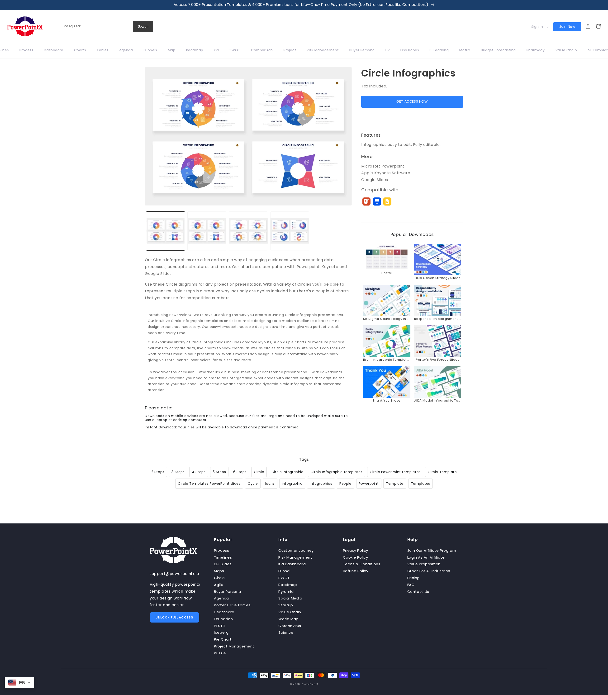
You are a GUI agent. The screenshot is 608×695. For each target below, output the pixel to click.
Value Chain (289, 611)
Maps (219, 570)
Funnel (284, 570)
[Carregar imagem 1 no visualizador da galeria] (165, 230)
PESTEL (220, 625)
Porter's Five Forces (232, 605)
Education (223, 618)
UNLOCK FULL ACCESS (174, 617)
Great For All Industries (428, 570)
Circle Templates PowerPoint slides (209, 483)
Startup (285, 605)
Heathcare (224, 611)
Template (395, 483)
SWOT (284, 577)
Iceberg (221, 632)
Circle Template (442, 472)
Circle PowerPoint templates (395, 472)
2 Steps (157, 472)
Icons (270, 483)
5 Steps (219, 472)
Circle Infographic (287, 472)
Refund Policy (355, 570)
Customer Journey (296, 550)
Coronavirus (289, 625)
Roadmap (287, 584)
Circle (259, 472)
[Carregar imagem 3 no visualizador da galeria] (248, 230)
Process (221, 550)
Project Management (234, 646)
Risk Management (295, 557)
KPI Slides (223, 563)
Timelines (223, 557)
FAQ (411, 584)
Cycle (253, 483)
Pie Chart (223, 639)
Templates (420, 483)
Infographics (321, 483)
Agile (218, 584)
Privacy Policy (355, 550)
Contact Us (418, 591)
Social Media (290, 598)
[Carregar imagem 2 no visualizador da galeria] (206, 230)
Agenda (221, 598)
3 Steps (178, 472)
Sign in (537, 26)
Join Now (567, 26)
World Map (288, 618)
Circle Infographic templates (336, 472)
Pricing (413, 577)
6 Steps (240, 472)
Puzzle (220, 653)
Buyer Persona (227, 591)
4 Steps (198, 472)
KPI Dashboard (292, 563)
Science (285, 632)
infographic (292, 483)
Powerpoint (369, 483)
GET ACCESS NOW (412, 101)
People (345, 483)
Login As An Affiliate (426, 557)
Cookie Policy (355, 557)
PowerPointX (309, 684)
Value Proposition (424, 563)
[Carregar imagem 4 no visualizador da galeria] (289, 230)
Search (143, 26)
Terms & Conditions (361, 563)
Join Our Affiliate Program (431, 550)
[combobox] (96, 26)
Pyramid (286, 591)
